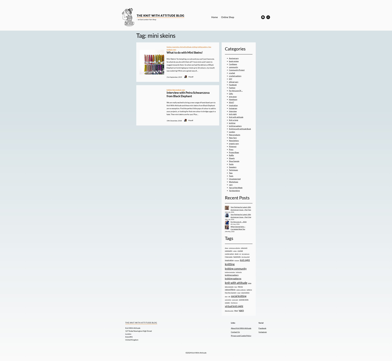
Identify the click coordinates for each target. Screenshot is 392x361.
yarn (174, 49)
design (237, 254)
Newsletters (234, 140)
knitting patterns (233, 278)
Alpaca (226, 248)
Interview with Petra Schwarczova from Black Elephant (188, 94)
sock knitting (228, 299)
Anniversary (234, 58)
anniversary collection (234, 248)
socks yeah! (235, 299)
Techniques (233, 170)
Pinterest (232, 146)
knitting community (236, 268)
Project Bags (234, 152)
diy (240, 254)
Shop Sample (234, 161)
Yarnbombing (234, 190)
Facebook (233, 85)
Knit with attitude (185, 47)
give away (233, 96)
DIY (230, 79)
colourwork (244, 248)
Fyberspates (229, 257)
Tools (231, 176)
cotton (235, 251)
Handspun (233, 99)
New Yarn (233, 138)
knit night (233, 114)
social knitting (238, 295)
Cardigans (233, 64)
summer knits (243, 300)
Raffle (231, 155)
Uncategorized (235, 179)
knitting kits (239, 272)
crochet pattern (235, 76)
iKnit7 (231, 102)
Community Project (237, 70)
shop (226, 296)
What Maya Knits (229, 310)
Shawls (232, 158)
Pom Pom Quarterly (231, 293)
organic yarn (234, 143)
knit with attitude (236, 282)
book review (234, 61)
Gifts (231, 93)
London (232, 132)
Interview (233, 111)
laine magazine (229, 287)
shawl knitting (245, 293)
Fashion (169, 47)
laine (249, 283)
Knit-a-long (233, 120)
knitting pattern (202, 47)
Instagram (233, 108)
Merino (240, 287)
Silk (229, 296)
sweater (227, 303)
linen (235, 286)
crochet (232, 73)
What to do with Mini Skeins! (185, 52)
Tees (231, 173)
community (233, 67)
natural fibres (230, 289)
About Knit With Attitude (241, 328)
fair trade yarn (245, 254)
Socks (231, 164)
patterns (249, 290)
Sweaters (232, 167)
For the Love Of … (236, 91)
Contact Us (235, 332)
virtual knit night (234, 306)
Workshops (233, 182)
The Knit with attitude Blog (160, 15)
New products (176, 90)
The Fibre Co (234, 302)
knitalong (236, 260)
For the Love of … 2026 (239, 222)
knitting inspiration (230, 272)
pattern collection (241, 290)
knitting (194, 47)
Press (231, 149)
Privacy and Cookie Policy (241, 336)
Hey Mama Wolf (246, 257)
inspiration (175, 47)
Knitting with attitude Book (240, 129)
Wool (236, 311)
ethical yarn (233, 82)
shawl (238, 293)
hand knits (237, 257)
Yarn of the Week (235, 188)
